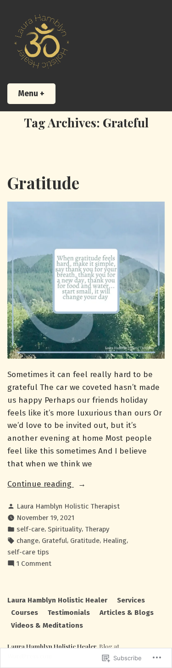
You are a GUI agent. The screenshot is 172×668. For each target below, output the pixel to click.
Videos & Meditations (47, 625)
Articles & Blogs (127, 612)
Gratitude (43, 182)
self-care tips (28, 552)
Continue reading (40, 484)
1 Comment (34, 564)
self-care (30, 529)
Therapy (97, 529)
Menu (36, 94)
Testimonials (69, 612)
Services (131, 600)
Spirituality (65, 529)
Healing (115, 541)
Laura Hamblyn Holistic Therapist (68, 506)
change (28, 541)
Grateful (54, 541)
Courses (24, 612)
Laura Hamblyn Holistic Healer (57, 600)
